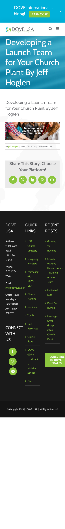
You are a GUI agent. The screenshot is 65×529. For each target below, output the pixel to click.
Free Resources (32, 326)
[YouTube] (13, 371)
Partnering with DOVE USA (32, 278)
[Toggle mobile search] (50, 29)
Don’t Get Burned (52, 305)
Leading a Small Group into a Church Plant (52, 328)
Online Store (31, 339)
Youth (30, 315)
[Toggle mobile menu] (58, 29)
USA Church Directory (32, 246)
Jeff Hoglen (13, 146)
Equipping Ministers (32, 261)
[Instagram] (13, 362)
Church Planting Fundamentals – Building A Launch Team (52, 270)
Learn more (39, 14)
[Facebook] (13, 352)
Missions (32, 307)
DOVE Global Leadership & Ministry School (32, 361)
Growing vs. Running (51, 246)
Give (29, 381)
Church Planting (31, 296)
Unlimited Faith (52, 292)
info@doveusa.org (15, 287)
